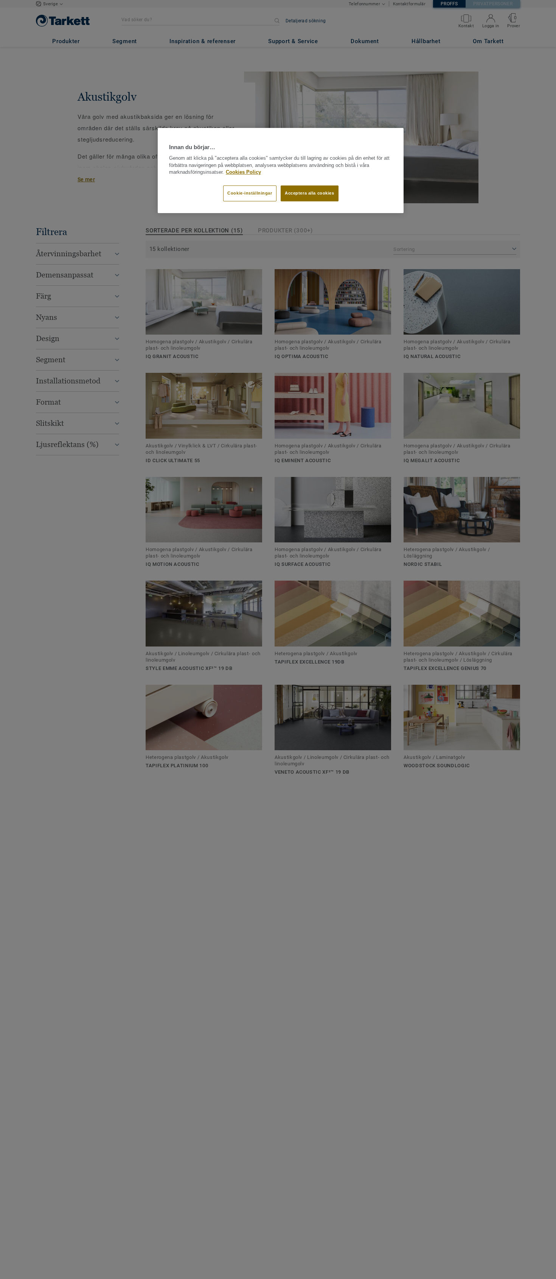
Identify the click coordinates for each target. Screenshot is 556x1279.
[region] (281, 170)
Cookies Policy (243, 172)
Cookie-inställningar (249, 193)
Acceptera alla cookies (309, 193)
